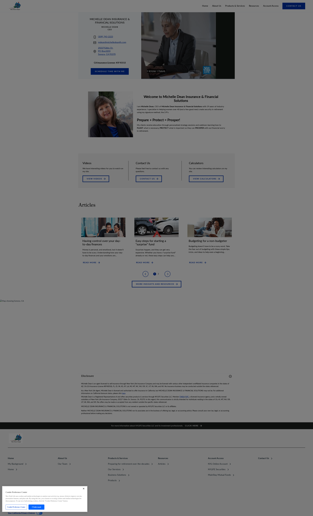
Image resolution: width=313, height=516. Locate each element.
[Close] (83, 488)
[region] (45, 499)
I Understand (36, 507)
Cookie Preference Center (16, 507)
